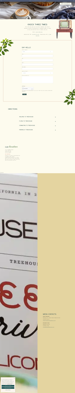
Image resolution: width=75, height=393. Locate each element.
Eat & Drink (23, 3)
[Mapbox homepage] (2, 172)
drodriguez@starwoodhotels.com (49, 320)
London (9, 3)
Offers (43, 3)
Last (22, 58)
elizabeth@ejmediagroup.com (48, 327)
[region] (37, 154)
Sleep (15, 3)
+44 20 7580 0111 (39, 32)
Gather (36, 3)
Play (30, 3)
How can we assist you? (25, 75)
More (49, 3)
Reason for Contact (25, 71)
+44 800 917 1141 (35, 34)
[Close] (14, 378)
